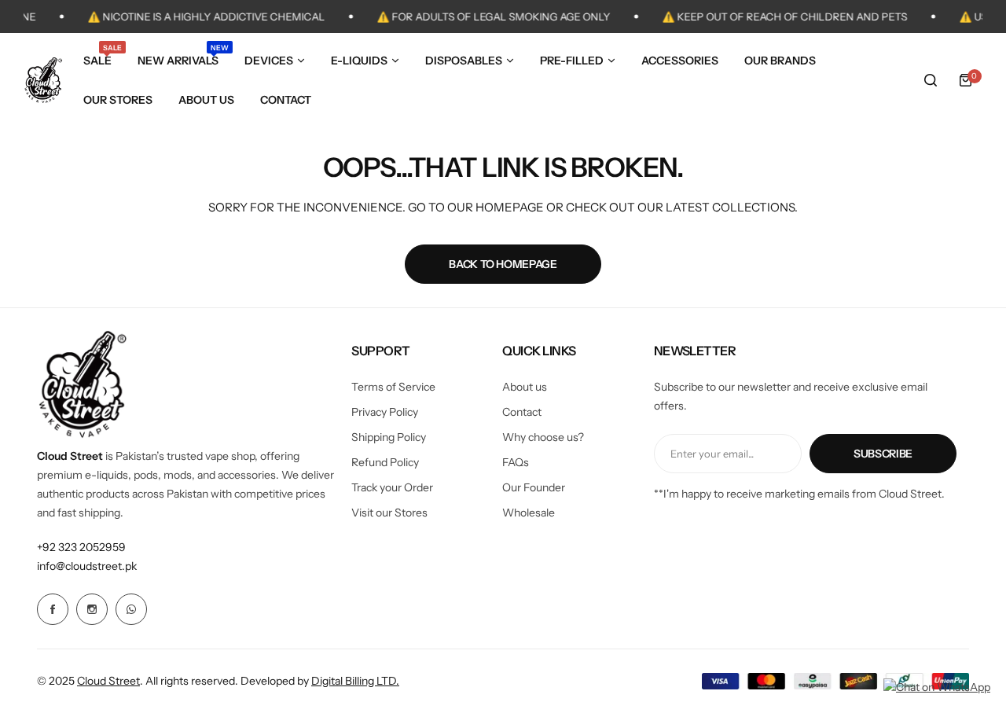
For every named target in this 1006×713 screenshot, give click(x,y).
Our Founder (533, 487)
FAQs (515, 462)
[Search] (930, 80)
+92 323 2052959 (81, 547)
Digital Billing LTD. (355, 681)
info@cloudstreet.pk (87, 566)
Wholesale (528, 512)
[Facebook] (52, 609)
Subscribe (883, 454)
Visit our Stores (389, 512)
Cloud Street (108, 681)
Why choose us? (543, 437)
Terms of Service (393, 387)
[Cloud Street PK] (43, 80)
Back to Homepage (503, 264)
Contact (522, 412)
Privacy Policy (384, 412)
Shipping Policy (388, 437)
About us (524, 387)
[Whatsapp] (131, 609)
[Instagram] (92, 609)
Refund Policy (385, 462)
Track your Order (392, 487)
